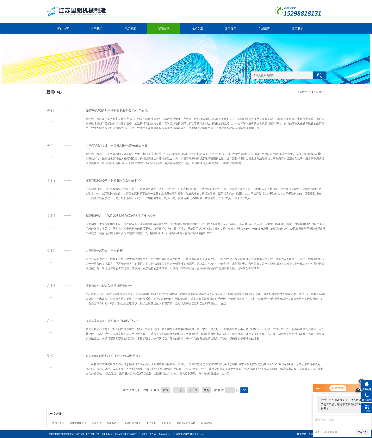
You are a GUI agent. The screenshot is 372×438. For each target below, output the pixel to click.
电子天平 (151, 423)
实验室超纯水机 (78, 423)
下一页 (193, 390)
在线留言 (264, 28)
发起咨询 (362, 432)
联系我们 (297, 28)
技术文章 (197, 28)
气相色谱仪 (113, 423)
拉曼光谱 (96, 423)
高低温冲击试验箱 (186, 423)
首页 (165, 390)
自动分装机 (207, 423)
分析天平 (166, 423)
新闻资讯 (164, 28)
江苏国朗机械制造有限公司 (60, 434)
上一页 (179, 390)
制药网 (312, 434)
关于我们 (96, 28)
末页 (206, 390)
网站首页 (63, 28)
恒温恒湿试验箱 (132, 423)
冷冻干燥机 (58, 423)
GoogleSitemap (123, 434)
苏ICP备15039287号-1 (103, 434)
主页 (311, 92)
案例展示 (230, 28)
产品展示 (130, 28)
